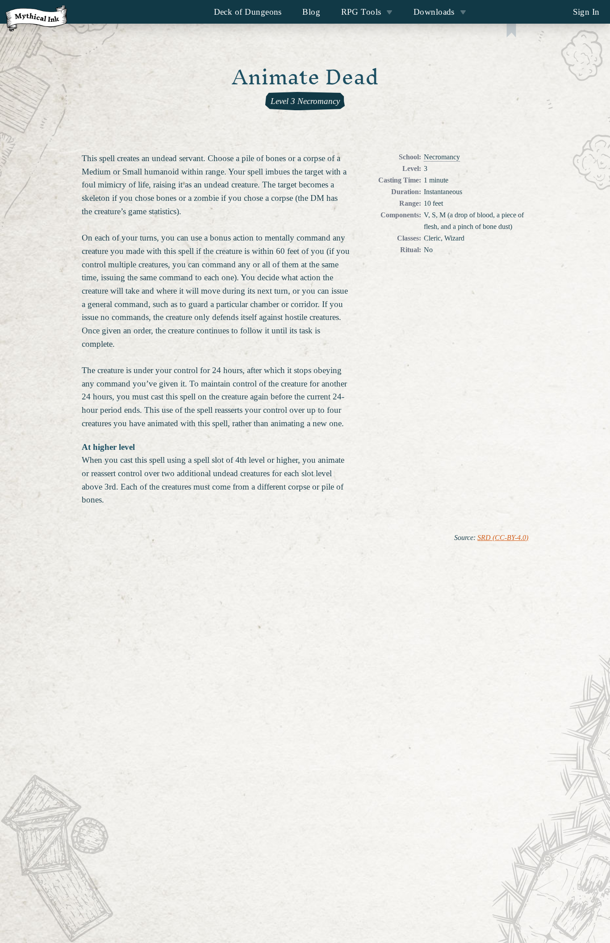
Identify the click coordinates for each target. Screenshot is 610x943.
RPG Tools (361, 12)
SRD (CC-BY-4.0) (502, 538)
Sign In (586, 12)
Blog (311, 12)
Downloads (434, 12)
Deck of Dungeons (248, 12)
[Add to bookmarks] (511, 31)
